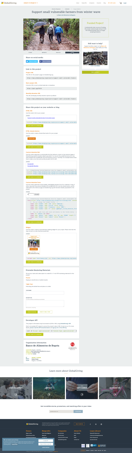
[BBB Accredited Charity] (94, 445)
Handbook (44, 437)
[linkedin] (101, 424)
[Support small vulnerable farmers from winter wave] (33, 243)
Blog (105, 3)
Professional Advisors (31, 437)
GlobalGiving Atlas (62, 439)
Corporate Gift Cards (63, 437)
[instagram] (95, 424)
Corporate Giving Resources (96, 435)
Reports (44, 52)
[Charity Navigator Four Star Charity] (83, 445)
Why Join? (44, 435)
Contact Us (76, 439)
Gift (113, 3)
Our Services (61, 433)
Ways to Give (29, 433)
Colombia (67, 9)
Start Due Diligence (46, 433)
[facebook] (90, 424)
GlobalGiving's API (66, 323)
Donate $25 (31, 164)
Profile (34, 354)
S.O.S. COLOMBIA (95, 66)
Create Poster (32, 312)
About (77, 3)
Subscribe (78, 411)
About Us (77, 431)
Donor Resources (94, 437)
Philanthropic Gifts (30, 435)
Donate (30, 3)
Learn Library (95, 431)
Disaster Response (56, 9)
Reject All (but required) (45, 444)
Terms (95, 450)
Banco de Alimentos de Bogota (66, 15)
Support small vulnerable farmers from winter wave (41, 118)
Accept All (46, 440)
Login (125, 3)
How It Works (77, 433)
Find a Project (95, 72)
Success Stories (93, 439)
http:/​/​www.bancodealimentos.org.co (40, 351)
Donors (28, 431)
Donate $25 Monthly (33, 166)
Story (30, 52)
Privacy (88, 450)
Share (72, 52)
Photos (58, 52)
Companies (91, 3)
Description (29, 297)
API (102, 450)
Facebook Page (36, 352)
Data (105, 450)
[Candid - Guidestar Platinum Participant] (88, 445)
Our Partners (61, 435)
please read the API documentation (40, 327)
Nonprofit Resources (94, 433)
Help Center (79, 424)
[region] (28, 444)
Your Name (28, 290)
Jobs (75, 435)
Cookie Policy (15, 444)
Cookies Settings (45, 447)
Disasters (99, 3)
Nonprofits (84, 3)
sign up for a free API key (59, 327)
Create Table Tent (45, 311)
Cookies (92, 450)
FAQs (75, 437)
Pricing (99, 450)
